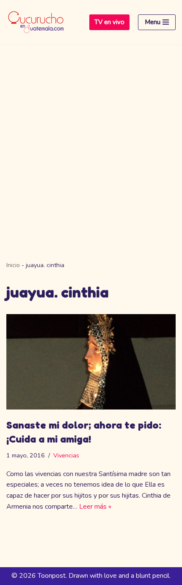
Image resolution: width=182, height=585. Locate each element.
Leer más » (95, 506)
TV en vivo (109, 22)
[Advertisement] (91, 140)
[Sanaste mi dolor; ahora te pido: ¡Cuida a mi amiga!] (91, 362)
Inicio (13, 265)
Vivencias (66, 455)
